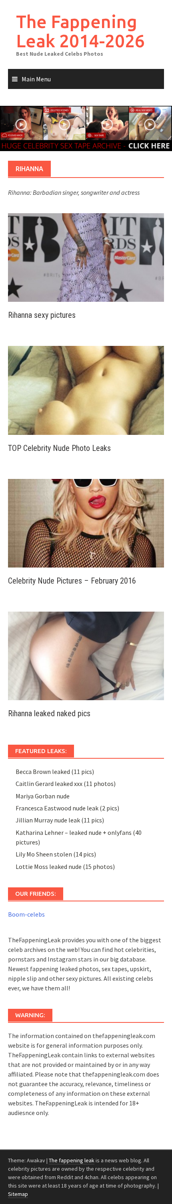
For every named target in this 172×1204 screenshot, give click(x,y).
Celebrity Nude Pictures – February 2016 (72, 581)
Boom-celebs (26, 914)
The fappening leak (71, 1160)
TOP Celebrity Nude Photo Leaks (59, 448)
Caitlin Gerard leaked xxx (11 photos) (66, 784)
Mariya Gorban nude (43, 796)
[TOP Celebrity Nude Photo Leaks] (86, 390)
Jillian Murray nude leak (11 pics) (60, 820)
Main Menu (36, 79)
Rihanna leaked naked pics (49, 713)
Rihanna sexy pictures (42, 315)
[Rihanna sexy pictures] (86, 257)
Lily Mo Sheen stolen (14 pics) (56, 854)
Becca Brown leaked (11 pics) (55, 772)
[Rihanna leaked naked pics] (86, 655)
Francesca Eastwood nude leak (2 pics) (67, 808)
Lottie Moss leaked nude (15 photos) (65, 867)
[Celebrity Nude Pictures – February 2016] (86, 522)
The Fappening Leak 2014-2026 (80, 31)
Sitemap (18, 1194)
